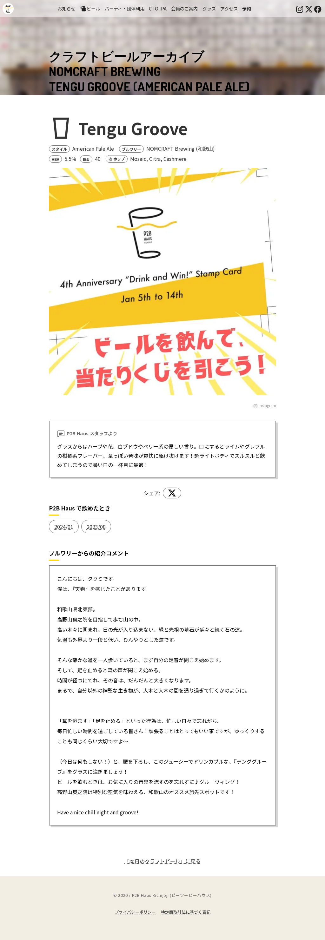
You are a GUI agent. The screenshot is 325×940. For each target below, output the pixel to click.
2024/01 (63, 526)
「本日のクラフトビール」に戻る (162, 861)
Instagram (267, 405)
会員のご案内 (184, 8)
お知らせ (66, 8)
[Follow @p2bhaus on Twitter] (308, 8)
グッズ (209, 8)
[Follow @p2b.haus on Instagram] (299, 8)
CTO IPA (158, 8)
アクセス (229, 8)
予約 (246, 8)
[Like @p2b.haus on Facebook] (317, 8)
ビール (93, 8)
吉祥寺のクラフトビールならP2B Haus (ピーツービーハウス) (8, 8)
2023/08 (96, 526)
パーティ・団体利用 (124, 8)
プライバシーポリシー (135, 912)
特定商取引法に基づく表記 (185, 912)
